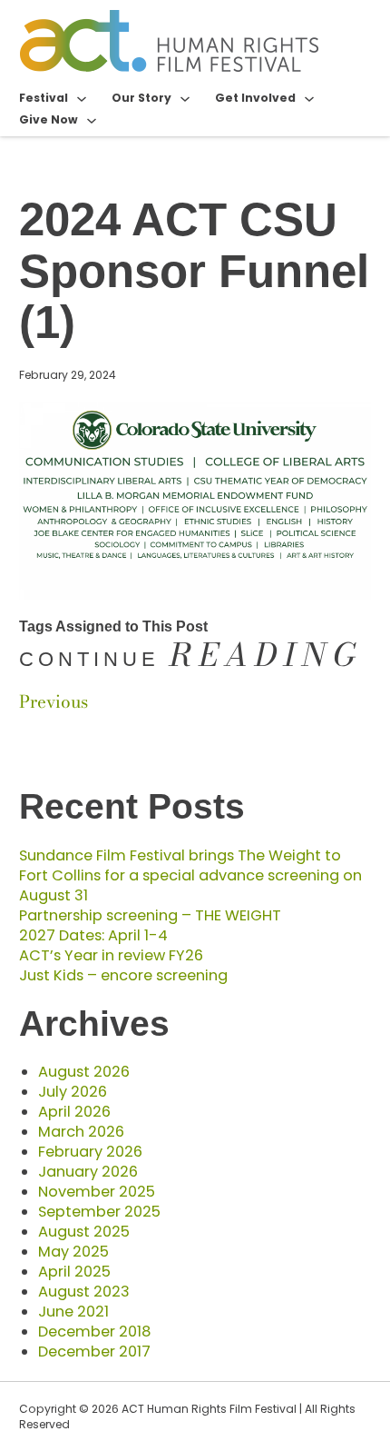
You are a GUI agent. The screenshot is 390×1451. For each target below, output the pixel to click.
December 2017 (94, 1351)
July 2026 (72, 1091)
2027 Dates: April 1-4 (93, 935)
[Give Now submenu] (91, 120)
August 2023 (84, 1291)
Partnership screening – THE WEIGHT (150, 915)
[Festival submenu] (82, 98)
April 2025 (74, 1271)
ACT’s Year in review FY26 (111, 955)
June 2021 (73, 1311)
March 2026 (81, 1131)
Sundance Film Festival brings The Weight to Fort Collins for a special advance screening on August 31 (190, 875)
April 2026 (74, 1111)
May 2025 (73, 1251)
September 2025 (99, 1211)
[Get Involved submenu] (309, 98)
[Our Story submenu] (185, 98)
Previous (53, 702)
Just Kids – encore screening (123, 975)
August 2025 (84, 1231)
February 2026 (90, 1151)
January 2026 (88, 1171)
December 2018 (94, 1331)
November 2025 (96, 1191)
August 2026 (84, 1071)
